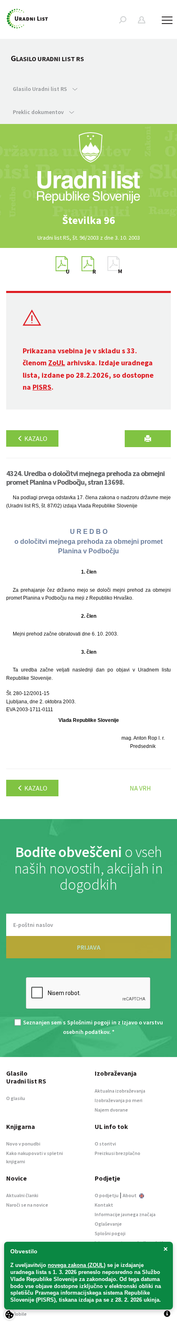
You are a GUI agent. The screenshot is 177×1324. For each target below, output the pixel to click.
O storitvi (105, 1144)
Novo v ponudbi (23, 1144)
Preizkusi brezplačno (117, 1153)
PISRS (42, 387)
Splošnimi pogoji (88, 1022)
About (130, 1195)
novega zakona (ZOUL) (76, 1265)
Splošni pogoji (110, 1233)
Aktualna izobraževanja (120, 1091)
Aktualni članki (22, 1195)
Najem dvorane (111, 1110)
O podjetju (107, 1195)
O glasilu (15, 1098)
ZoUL (56, 362)
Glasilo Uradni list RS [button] (40, 89)
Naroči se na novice (27, 1205)
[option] (88, 220)
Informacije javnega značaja (125, 1214)
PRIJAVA (88, 947)
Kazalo (35, 438)
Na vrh (140, 788)
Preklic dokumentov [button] (39, 112)
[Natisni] (148, 438)
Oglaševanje (108, 1224)
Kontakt (104, 1205)
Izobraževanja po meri (118, 1100)
